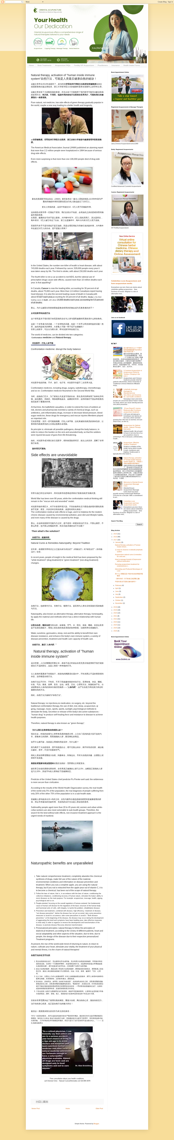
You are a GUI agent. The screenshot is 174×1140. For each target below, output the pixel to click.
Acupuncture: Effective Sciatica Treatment (131, 443)
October (118, 600)
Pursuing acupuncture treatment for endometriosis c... (127, 565)
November (119, 603)
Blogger (96, 1124)
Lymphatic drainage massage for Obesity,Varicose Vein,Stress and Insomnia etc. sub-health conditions (132, 393)
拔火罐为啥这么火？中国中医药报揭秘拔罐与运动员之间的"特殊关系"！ (133, 349)
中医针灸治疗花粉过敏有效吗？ (125, 581)
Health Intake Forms (131, 65)
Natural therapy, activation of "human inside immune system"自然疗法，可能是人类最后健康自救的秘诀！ (133, 460)
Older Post (99, 1108)
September (119, 597)
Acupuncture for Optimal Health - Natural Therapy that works (132, 427)
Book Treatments (44, 65)
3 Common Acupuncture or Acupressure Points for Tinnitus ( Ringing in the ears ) (133, 373)
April (117, 588)
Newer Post (36, 1108)
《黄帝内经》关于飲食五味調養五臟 (127, 579)
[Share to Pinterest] (47, 1101)
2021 (115, 616)
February (118, 585)
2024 (115, 625)
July (116, 594)
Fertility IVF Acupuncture (84, 65)
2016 (115, 537)
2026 (115, 631)
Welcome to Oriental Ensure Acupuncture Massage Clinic (133, 484)
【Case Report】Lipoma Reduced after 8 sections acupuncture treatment (132, 410)
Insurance (116, 65)
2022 (115, 619)
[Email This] (37, 1101)
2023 (115, 622)
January (118, 542)
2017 (115, 540)
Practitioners (103, 65)
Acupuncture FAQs (62, 65)
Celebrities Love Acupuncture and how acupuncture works (131, 503)
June (117, 591)
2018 (115, 607)
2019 (115, 610)
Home (31, 65)
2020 (115, 613)
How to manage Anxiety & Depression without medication (128, 560)
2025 (115, 628)
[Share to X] (42, 1101)
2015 (115, 534)
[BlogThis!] (39, 1101)
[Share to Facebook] (44, 1101)
